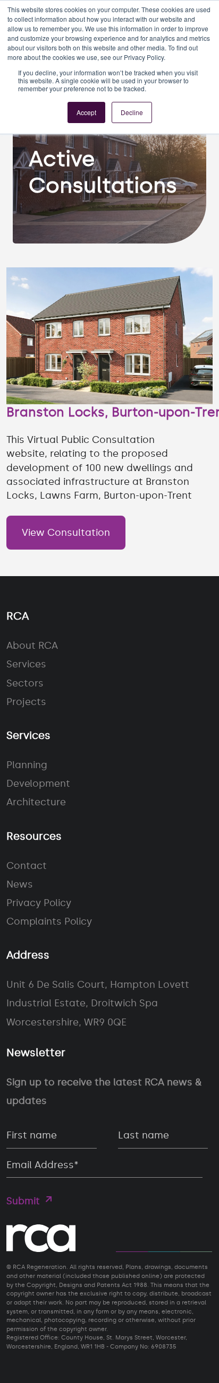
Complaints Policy (49, 921)
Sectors (25, 683)
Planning (26, 765)
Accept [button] (86, 112)
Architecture (36, 802)
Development (38, 783)
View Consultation (66, 532)
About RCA (32, 645)
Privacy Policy (38, 903)
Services (26, 664)
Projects (26, 702)
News (19, 884)
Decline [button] (132, 112)
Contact (26, 866)
